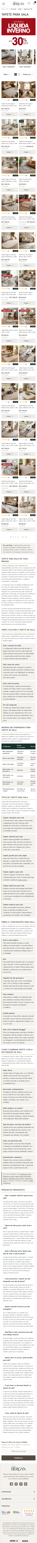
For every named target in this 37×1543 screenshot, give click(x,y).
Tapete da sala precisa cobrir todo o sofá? (17, 1226)
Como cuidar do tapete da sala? (17, 1413)
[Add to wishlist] (15, 84)
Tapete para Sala (28, 9)
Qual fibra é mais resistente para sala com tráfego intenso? (17, 1333)
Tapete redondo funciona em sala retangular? (16, 1307)
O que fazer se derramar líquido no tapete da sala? (17, 1386)
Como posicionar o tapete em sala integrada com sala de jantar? (16, 1280)
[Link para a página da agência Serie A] (14, 1541)
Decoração (13, 9)
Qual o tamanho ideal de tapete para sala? (18, 1196)
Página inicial (4, 9)
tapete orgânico (22, 880)
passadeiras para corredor (16, 1179)
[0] (34, 4)
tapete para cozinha (8, 1176)
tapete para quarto (26, 1174)
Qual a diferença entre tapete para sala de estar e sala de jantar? (17, 1252)
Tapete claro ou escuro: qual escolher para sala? (18, 1358)
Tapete (20, 9)
